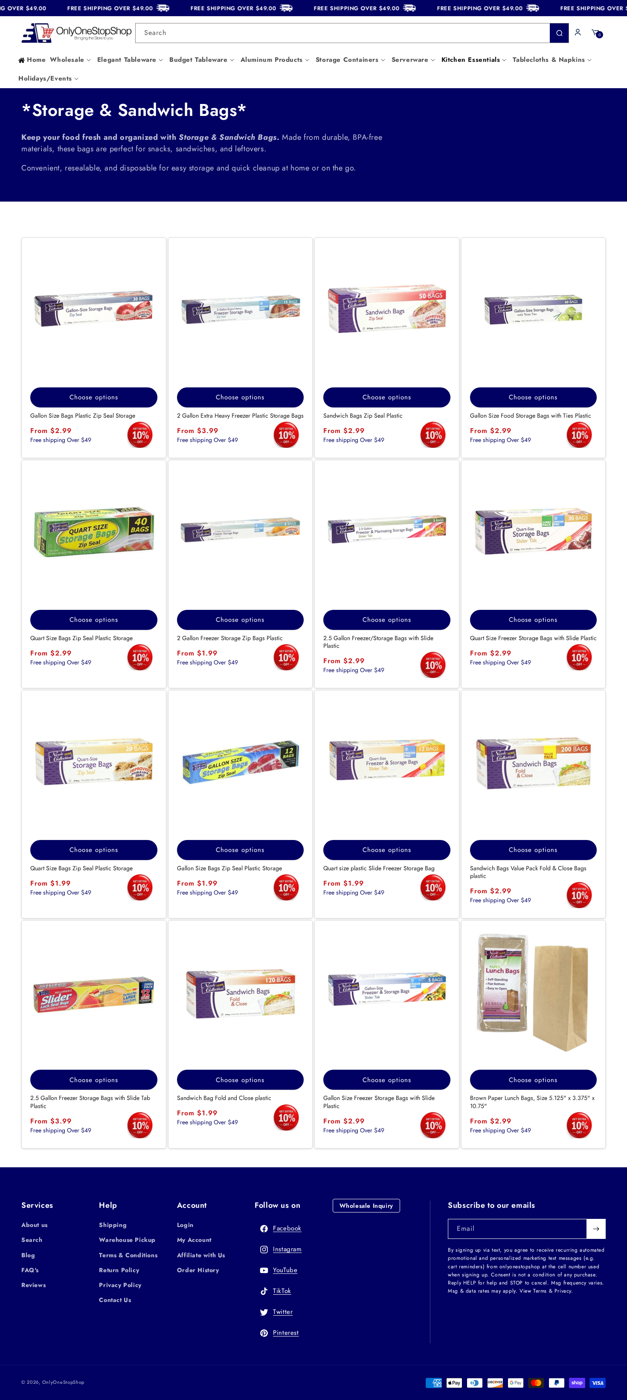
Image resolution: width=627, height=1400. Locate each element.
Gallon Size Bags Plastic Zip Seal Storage (82, 415)
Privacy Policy (120, 1285)
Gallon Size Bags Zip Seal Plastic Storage (229, 868)
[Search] (559, 33)
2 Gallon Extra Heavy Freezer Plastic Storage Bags (240, 415)
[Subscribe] (595, 1229)
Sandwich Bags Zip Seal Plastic (363, 415)
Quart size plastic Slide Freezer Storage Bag (379, 868)
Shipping (113, 1225)
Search (32, 1239)
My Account (194, 1239)
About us (34, 1225)
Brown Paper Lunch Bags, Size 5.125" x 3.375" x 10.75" (532, 1101)
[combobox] (352, 33)
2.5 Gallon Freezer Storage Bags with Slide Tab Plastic (90, 1101)
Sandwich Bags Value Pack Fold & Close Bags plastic (528, 872)
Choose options (94, 397)
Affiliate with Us (201, 1255)
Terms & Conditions (128, 1255)
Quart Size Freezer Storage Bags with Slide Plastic (533, 638)
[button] (71, 60)
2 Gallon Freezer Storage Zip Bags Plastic (230, 638)
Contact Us (115, 1300)
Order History (198, 1270)
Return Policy (119, 1270)
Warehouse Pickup (127, 1239)
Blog (28, 1255)
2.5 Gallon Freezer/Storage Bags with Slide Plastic (378, 641)
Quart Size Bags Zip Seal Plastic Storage (81, 638)
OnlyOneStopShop (63, 1382)
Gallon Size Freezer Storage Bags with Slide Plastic (379, 1101)
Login (185, 1225)
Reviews (33, 1285)
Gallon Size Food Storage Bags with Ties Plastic (530, 415)
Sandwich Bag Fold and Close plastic (224, 1098)
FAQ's (30, 1270)
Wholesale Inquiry (366, 1205)
